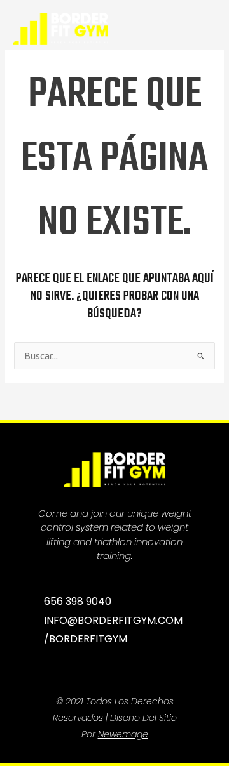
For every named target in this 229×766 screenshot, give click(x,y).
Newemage (123, 734)
